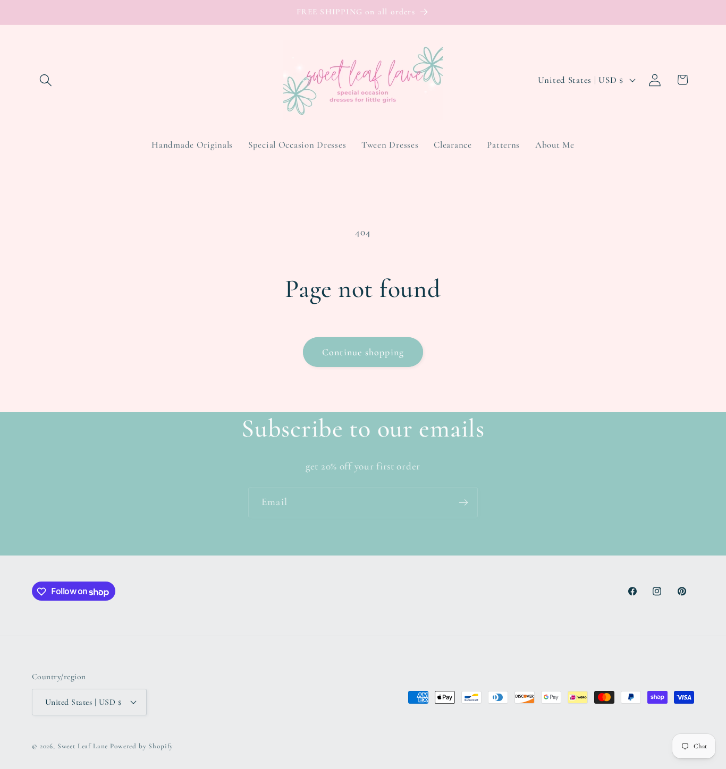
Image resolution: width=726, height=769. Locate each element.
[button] (46, 80)
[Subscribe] (463, 502)
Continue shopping (363, 352)
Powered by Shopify (141, 745)
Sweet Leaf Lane (82, 745)
